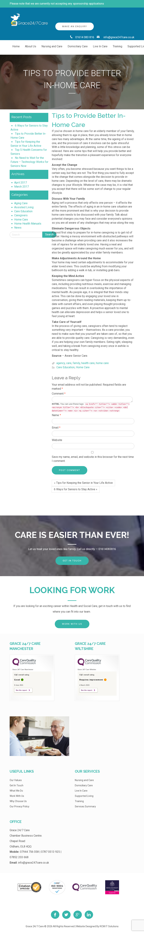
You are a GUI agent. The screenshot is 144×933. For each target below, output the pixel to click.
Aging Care (21, 203)
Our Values (16, 780)
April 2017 (20, 182)
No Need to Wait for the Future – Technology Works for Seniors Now (29, 162)
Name (56, 415)
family (76, 363)
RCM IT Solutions (109, 926)
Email (56, 427)
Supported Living (84, 796)
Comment (59, 393)
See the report (21, 690)
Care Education (23, 211)
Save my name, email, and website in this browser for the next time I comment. (93, 459)
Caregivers (21, 215)
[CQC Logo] (24, 664)
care (68, 363)
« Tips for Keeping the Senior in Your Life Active (83, 482)
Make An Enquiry (74, 26)
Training (79, 801)
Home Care (21, 219)
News (17, 227)
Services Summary (85, 806)
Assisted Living (24, 207)
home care (102, 363)
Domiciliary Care (84, 785)
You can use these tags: (91, 407)
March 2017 (21, 186)
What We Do (16, 790)
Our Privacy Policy (19, 806)
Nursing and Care (84, 780)
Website (57, 440)
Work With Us (72, 624)
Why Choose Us (18, 801)
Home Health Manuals (27, 223)
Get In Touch (72, 560)
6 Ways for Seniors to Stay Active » (75, 489)
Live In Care (81, 790)
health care (88, 363)
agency (60, 363)
